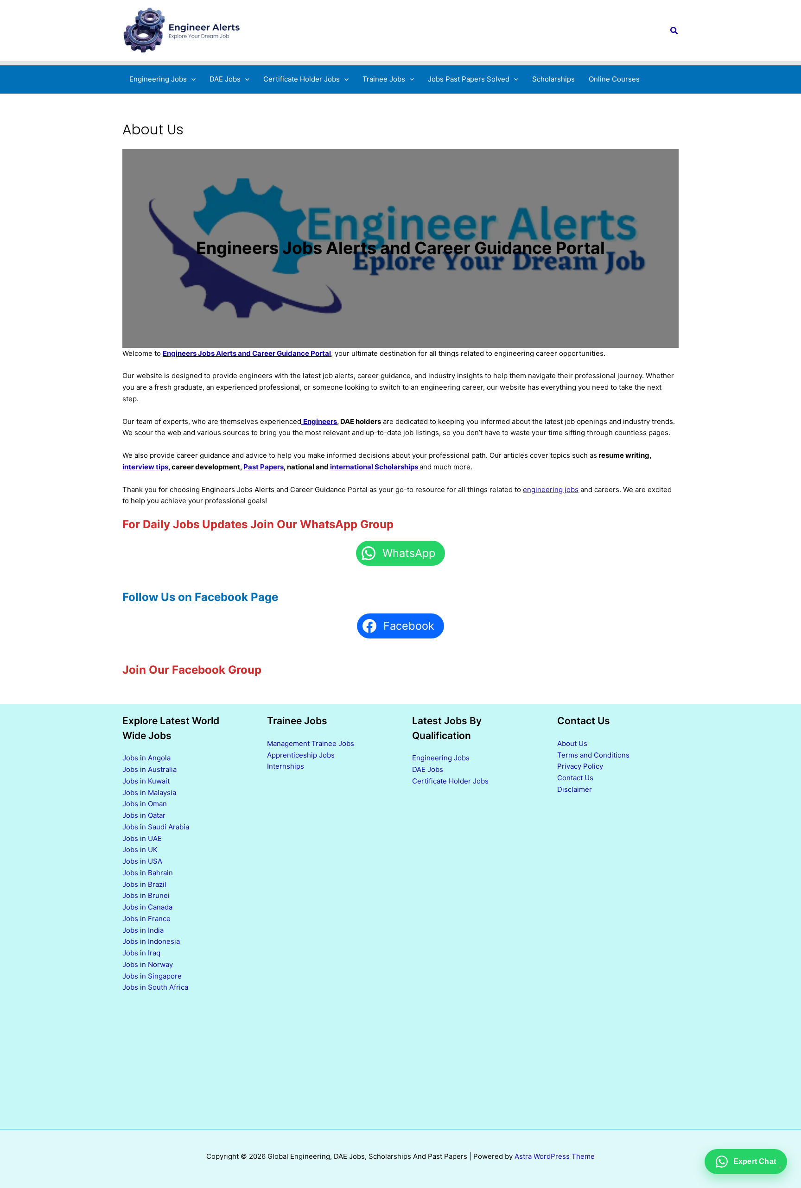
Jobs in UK (140, 849)
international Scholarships (375, 466)
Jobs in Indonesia (151, 941)
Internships (285, 766)
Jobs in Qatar (143, 815)
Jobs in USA (142, 861)
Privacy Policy (580, 766)
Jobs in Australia (149, 769)
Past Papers (263, 466)
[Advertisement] (473, 958)
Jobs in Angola (146, 757)
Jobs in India (143, 930)
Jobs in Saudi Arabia (155, 826)
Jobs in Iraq (141, 952)
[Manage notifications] (779, 1167)
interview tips (145, 466)
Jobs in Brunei (146, 895)
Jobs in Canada (147, 907)
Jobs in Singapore (152, 976)
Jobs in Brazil (144, 884)
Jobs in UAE (142, 838)
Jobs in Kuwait (146, 781)
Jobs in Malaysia (149, 792)
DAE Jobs (427, 769)
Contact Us (575, 777)
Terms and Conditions (593, 755)
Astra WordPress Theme (555, 1156)
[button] (674, 31)
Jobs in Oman (144, 803)
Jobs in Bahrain (147, 872)
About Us (572, 743)
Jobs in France (146, 918)
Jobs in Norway (147, 964)
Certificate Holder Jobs (450, 781)
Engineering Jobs (441, 757)
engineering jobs (550, 489)
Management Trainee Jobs (310, 743)
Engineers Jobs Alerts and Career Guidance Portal (247, 353)
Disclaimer (574, 789)
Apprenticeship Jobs (301, 755)
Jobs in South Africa (155, 987)
